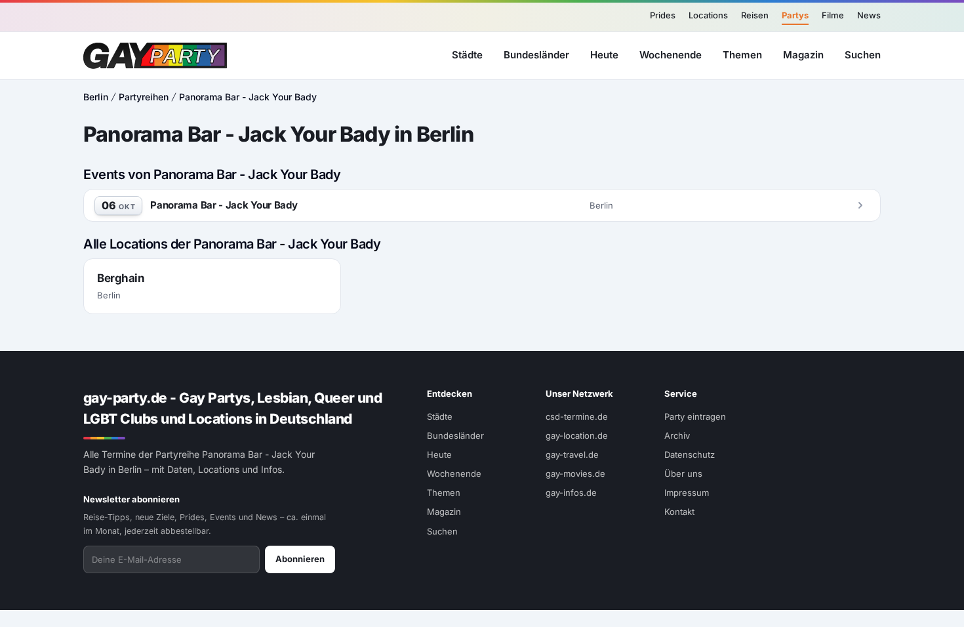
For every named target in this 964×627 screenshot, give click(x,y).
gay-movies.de (575, 473)
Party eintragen (695, 416)
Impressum (686, 492)
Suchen (863, 55)
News (869, 15)
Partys (795, 15)
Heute (604, 55)
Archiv (677, 435)
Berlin (95, 96)
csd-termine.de (577, 416)
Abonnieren (300, 559)
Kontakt (679, 511)
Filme (833, 15)
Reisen (755, 15)
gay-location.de (577, 435)
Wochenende (670, 55)
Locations (708, 15)
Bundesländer (536, 55)
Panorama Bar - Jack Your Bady (248, 96)
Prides (662, 15)
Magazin (803, 55)
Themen (742, 55)
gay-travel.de (572, 454)
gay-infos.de (571, 492)
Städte (467, 55)
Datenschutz (689, 454)
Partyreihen (144, 96)
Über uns (683, 473)
